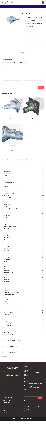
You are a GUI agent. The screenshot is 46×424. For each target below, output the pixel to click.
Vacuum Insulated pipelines (8, 325)
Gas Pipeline (6, 239)
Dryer (5, 219)
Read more (12, 121)
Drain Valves (6, 217)
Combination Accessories (8, 191)
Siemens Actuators (7, 310)
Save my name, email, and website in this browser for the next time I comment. (16, 83)
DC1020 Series (6, 211)
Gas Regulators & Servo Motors (9, 241)
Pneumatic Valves (7, 290)
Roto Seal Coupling (7, 305)
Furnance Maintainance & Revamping (10, 226)
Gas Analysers (6, 228)
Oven (5, 283)
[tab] (23, 52)
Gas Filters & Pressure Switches (9, 230)
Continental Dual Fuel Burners (9, 193)
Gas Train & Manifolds (7, 246)
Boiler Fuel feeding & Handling (9, 182)
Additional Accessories (8, 167)
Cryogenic (5, 202)
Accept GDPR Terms (29, 400)
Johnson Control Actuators (8, 266)
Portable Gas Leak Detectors (9, 294)
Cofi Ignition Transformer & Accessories (10, 189)
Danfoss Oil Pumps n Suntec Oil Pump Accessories (12, 208)
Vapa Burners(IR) (6, 327)
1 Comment (37, 372)
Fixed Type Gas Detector (8, 221)
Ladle (4, 268)
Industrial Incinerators (7, 263)
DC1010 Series (6, 210)
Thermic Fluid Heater (7, 323)
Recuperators (6, 303)
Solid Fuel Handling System (8, 316)
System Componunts (7, 321)
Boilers (5, 184)
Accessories (6, 166)
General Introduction (7, 248)
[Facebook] (7, 159)
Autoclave (5, 175)
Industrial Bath (6, 261)
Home (4, 405)
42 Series (33, 118)
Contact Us (5, 412)
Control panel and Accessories (9, 200)
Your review (4, 64)
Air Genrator (6, 169)
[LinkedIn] (35, 406)
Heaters (5, 252)
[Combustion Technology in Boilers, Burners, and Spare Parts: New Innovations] (26, 385)
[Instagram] (11, 159)
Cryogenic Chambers (7, 204)
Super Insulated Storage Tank (9, 319)
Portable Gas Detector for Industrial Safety (11, 292)
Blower (5, 180)
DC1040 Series (6, 213)
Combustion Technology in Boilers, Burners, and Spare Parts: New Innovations (35, 385)
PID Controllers (6, 286)
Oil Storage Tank (6, 281)
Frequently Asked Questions (9, 402)
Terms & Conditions (7, 400)
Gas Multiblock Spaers (7, 237)
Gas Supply (6, 242)
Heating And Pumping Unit (8, 253)
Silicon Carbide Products (8, 314)
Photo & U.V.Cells (7, 285)
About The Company (8, 397)
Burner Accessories (7, 186)
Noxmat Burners (6, 274)
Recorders (5, 301)
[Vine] (22, 159)
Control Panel (6, 199)
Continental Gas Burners (33, 45)
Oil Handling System (7, 277)
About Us (14, 418)
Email (25, 76)
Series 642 (12, 118)
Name (3, 76)
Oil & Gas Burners (7, 275)
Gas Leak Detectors (7, 231)
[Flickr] (18, 159)
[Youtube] (26, 159)
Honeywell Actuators (7, 257)
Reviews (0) (23, 52)
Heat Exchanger (6, 250)
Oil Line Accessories (7, 279)
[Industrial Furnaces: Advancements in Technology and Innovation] (26, 371)
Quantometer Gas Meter (8, 299)
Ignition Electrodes (7, 259)
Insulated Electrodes (7, 264)
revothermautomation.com (11, 378)
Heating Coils (6, 255)
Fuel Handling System (7, 222)
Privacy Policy (23, 418)
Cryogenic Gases (6, 206)
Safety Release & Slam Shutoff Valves (10, 308)
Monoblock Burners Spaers (8, 272)
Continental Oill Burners (8, 197)
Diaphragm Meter (7, 215)
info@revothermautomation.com (12, 375)
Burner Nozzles (6, 188)
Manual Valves (6, 270)
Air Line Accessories (7, 171)
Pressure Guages (6, 297)
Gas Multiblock (6, 235)
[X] (4, 159)
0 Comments (37, 387)
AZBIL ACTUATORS (7, 177)
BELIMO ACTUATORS (7, 178)
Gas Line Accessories (7, 233)
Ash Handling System (7, 173)
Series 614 (12, 147)
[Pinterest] (15, 159)
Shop (4, 407)
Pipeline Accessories (7, 288)
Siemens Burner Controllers (8, 312)
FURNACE (5, 224)
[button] (44, 6)
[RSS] (29, 159)
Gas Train (5, 244)
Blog (4, 410)
